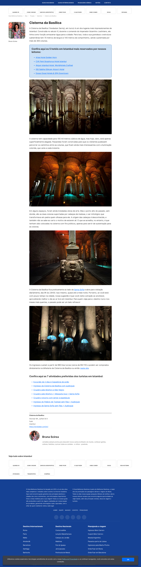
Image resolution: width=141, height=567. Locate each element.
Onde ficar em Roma (95, 549)
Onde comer (93, 12)
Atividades (16, 474)
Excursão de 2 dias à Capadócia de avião (51, 382)
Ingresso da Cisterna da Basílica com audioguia (53, 386)
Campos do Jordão (62, 538)
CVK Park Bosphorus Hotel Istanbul (51, 61)
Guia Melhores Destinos (28, 2)
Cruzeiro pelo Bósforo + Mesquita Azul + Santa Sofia (56, 394)
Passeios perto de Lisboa (97, 541)
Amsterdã (26, 541)
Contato (107, 3)
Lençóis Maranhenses (64, 534)
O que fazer (78, 12)
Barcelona (26, 545)
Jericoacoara (60, 549)
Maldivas (59, 541)
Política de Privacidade (69, 559)
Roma (25, 530)
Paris (25, 534)
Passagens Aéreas (84, 3)
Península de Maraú (63, 553)
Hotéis (97, 3)
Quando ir (15, 12)
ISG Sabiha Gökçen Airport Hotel (50, 69)
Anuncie (67, 510)
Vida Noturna (124, 465)
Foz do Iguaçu (61, 545)
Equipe (61, 510)
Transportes (31, 474)
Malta (25, 538)
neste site (84, 368)
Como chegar (31, 12)
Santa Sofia (79, 290)
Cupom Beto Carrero (95, 534)
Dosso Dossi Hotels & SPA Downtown (52, 73)
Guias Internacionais (66, 3)
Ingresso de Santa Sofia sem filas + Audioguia (53, 406)
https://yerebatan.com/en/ (38, 427)
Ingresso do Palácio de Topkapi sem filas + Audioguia (56, 402)
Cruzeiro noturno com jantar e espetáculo (51, 398)
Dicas (109, 12)
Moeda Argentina (94, 538)
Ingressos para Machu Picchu (98, 545)
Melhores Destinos (93, 483)
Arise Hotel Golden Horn (46, 57)
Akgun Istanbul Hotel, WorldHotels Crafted (54, 65)
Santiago (26, 549)
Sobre (55, 510)
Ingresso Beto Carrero (96, 530)
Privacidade (84, 510)
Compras (47, 474)
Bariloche (26, 553)
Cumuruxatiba (61, 530)
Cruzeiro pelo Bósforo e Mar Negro (48, 390)
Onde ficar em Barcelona (97, 553)
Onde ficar (62, 12)
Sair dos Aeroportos (47, 12)
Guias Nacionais (48, 3)
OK (128, 559)
